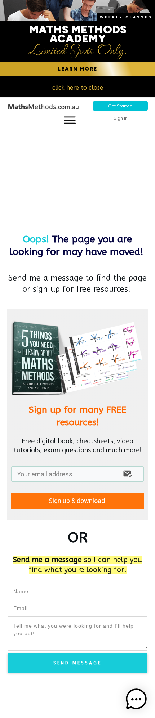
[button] (136, 699)
